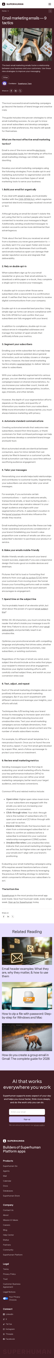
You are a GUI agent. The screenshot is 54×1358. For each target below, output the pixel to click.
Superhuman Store (11, 1196)
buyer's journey (13, 514)
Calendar (7, 1181)
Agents (6, 1171)
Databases (8, 1191)
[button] (13, 1298)
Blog (5, 1230)
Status (6, 1240)
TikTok (9, 1324)
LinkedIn (9, 1314)
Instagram (10, 1329)
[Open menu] (49, 4)
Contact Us (8, 1210)
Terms (6, 1269)
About (6, 1215)
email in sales (24, 196)
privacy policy (39, 1125)
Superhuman (8, 895)
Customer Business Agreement (11, 1285)
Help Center (8, 1235)
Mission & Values (10, 1220)
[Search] (50, 11)
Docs (5, 1186)
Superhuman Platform (12, 1255)
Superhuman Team (25, 83)
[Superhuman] (12, 4)
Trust (5, 1279)
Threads (9, 1334)
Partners (7, 1245)
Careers (6, 1225)
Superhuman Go (10, 1166)
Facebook (10, 1339)
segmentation (24, 364)
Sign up (27, 1119)
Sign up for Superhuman (20, 902)
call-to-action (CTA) (32, 577)
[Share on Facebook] (11, 91)
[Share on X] (20, 91)
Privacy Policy (9, 1274)
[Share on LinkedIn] (15, 91)
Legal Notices (9, 1292)
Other (5, 77)
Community (8, 1250)
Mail (5, 1176)
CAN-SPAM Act (26, 199)
